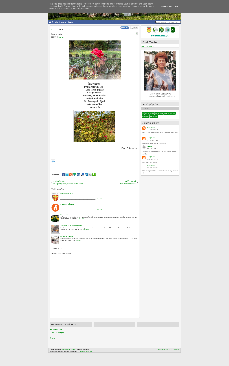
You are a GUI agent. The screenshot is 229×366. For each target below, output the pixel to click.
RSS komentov (174, 349)
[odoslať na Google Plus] (70, 174)
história (152, 113)
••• (143, 113)
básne (147, 113)
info (156, 113)
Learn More (166, 6)
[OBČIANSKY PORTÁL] (149, 32)
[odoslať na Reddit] (90, 174)
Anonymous (151, 127)
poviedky (166, 113)
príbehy (172, 113)
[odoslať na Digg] (78, 174)
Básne (70, 22)
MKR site (89, 351)
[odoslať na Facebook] (63, 174)
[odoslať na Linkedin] (86, 174)
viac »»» (99, 199)
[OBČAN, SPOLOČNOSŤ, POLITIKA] (161, 32)
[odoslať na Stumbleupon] (74, 174)
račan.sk (61, 37)
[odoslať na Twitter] (67, 174)
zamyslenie (153, 116)
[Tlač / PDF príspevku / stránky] (134, 28)
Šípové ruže (56, 33)
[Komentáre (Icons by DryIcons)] (53, 163)
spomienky (145, 116)
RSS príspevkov (163, 349)
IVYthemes (81, 351)
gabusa (149, 146)
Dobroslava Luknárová (68, 349)
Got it (177, 6)
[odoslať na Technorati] (94, 174)
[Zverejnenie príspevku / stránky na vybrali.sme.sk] (125, 28)
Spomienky (62, 22)
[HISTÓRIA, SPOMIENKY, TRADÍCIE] (155, 32)
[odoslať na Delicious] (82, 174)
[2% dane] (173, 32)
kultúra (160, 113)
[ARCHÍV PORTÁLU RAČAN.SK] (167, 32)
